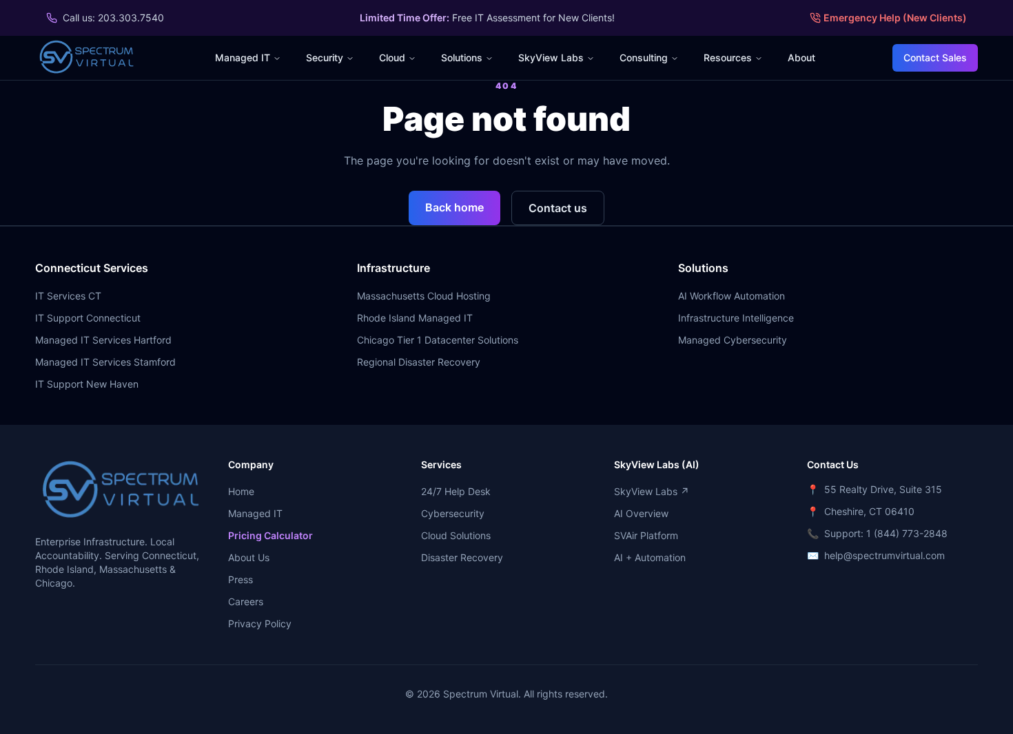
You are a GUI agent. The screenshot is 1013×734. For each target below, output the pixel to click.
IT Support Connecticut (88, 318)
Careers (245, 601)
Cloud (392, 57)
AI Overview (641, 513)
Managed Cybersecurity (732, 340)
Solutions (461, 57)
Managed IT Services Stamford (105, 362)
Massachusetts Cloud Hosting (424, 296)
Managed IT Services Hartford (103, 340)
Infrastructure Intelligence (736, 318)
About (801, 57)
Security (324, 57)
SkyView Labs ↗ (651, 491)
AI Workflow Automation (731, 296)
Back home (454, 207)
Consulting (644, 57)
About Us (248, 557)
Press (240, 579)
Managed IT (242, 57)
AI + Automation (650, 557)
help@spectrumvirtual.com (884, 555)
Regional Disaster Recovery (418, 362)
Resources (728, 57)
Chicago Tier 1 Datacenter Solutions (437, 340)
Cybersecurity (452, 513)
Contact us (558, 208)
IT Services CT (68, 296)
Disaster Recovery (462, 557)
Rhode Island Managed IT (415, 318)
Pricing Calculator (270, 535)
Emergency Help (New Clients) (895, 17)
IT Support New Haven (87, 384)
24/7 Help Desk (456, 491)
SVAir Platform (646, 535)
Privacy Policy (259, 623)
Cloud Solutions (456, 535)
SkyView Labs (551, 57)
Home (241, 491)
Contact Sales (935, 57)
